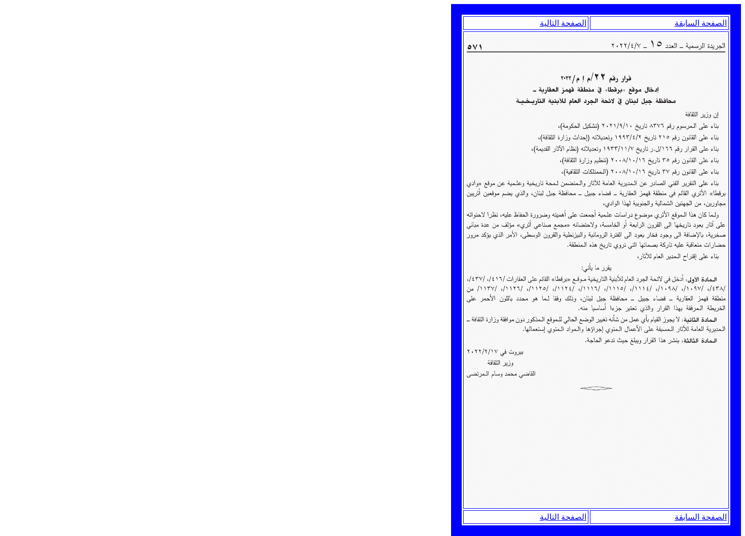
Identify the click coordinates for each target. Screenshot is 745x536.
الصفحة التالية (563, 23)
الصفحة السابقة (701, 23)
